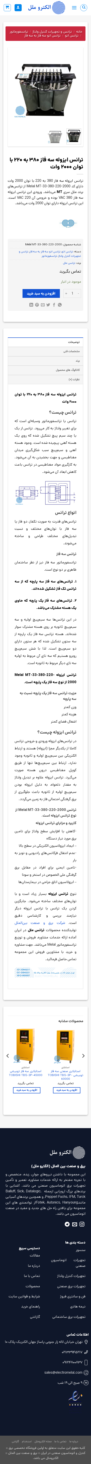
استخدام (27, 1441)
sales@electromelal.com (63, 1372)
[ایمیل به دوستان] (42, 305)
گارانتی (35, 1316)
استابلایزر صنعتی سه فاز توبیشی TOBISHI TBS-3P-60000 (65, 1075)
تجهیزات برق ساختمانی (68, 1316)
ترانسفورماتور (19, 31)
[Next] (14, 90)
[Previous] (74, 90)
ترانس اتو (71, 35)
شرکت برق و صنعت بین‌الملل (40, 922)
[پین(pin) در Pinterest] (37, 305)
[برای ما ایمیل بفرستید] (74, 1225)
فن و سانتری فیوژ (72, 1296)
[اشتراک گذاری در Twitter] (48, 305)
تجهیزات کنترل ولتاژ (71, 1275)
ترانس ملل (69, 263)
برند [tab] (78, 361)
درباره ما (34, 1265)
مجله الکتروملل (43, 1441)
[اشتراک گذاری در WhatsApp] (60, 305)
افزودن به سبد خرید (41, 293)
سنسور (80, 1250)
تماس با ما (32, 1275)
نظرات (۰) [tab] (74, 379)
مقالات (35, 1255)
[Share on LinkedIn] (31, 305)
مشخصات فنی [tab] (71, 351)
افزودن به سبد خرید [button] (66, 1090)
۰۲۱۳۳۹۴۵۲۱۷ (72, 1352)
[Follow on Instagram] (82, 1225)
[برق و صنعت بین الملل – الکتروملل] (46, 8)
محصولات (33, 1286)
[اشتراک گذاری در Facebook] (54, 305)
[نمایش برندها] (68, 223)
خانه (79, 31)
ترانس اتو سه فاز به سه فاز (42, 35)
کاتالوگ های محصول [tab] (68, 370)
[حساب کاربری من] (18, 7)
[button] (74, 7)
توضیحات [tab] (74, 342)
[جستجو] (83, 7)
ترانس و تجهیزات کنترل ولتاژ (52, 31)
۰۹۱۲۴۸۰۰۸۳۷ (72, 1362)
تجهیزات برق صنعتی (71, 1286)
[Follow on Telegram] (67, 1225)
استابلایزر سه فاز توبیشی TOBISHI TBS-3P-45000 (25, 1073)
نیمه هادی (77, 1306)
